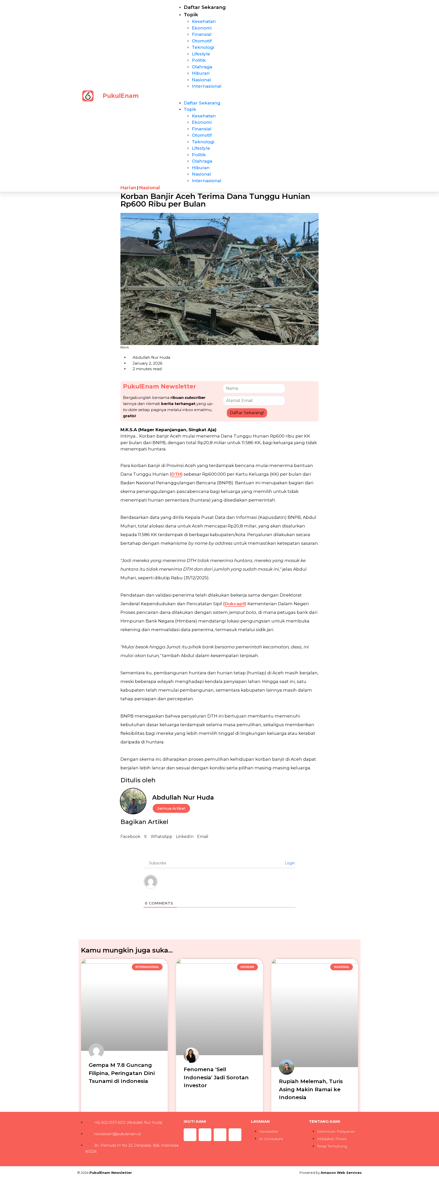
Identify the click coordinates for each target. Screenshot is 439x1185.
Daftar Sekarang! (247, 412)
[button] (226, 97)
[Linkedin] (235, 1134)
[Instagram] (190, 1134)
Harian (128, 188)
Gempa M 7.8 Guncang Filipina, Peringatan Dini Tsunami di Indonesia (122, 1073)
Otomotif (202, 40)
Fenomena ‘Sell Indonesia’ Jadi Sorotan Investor (216, 1077)
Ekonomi (202, 27)
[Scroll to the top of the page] (1, 1181)
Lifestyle (201, 53)
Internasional (206, 86)
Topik (191, 15)
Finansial (201, 34)
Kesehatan (204, 21)
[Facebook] (220, 1134)
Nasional (201, 79)
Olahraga (202, 66)
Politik (199, 60)
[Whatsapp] (205, 1134)
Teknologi (203, 47)
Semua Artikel (171, 808)
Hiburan (201, 73)
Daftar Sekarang (205, 7)
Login (289, 863)
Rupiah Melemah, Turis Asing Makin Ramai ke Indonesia (311, 1089)
